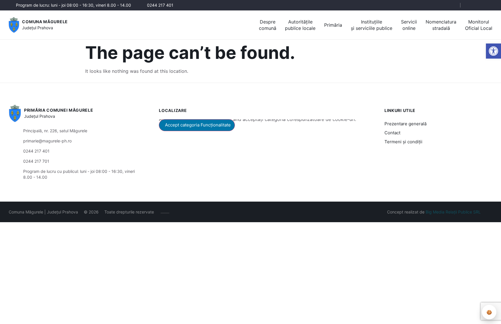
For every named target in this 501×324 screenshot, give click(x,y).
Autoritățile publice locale (300, 25)
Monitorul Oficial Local (478, 25)
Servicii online (409, 25)
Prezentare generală (405, 123)
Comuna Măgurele (45, 21)
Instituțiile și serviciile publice (371, 25)
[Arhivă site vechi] (488, 5)
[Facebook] (471, 5)
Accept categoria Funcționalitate (198, 125)
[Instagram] (480, 5)
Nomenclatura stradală (441, 25)
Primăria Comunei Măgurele (58, 110)
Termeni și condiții (403, 141)
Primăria (333, 25)
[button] (493, 51)
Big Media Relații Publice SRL (453, 211)
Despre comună (267, 25)
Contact (392, 132)
